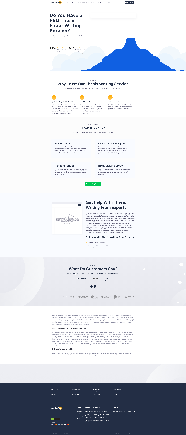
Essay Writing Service (119, 392)
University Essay (76, 394)
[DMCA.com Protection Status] (56, 419)
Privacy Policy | (65, 433)
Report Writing (96, 389)
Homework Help (96, 394)
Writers (99, 2)
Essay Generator (107, 2)
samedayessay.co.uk (117, 411)
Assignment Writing (55, 392)
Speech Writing (117, 389)
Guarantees (70, 2)
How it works (86, 2)
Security (78, 2)
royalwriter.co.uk (131, 411)
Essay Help (116, 394)
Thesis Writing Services (93, 184)
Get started (129, 2)
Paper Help (53, 394)
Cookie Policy (72, 433)
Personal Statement (76, 389)
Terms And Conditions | (56, 433)
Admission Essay (97, 392)
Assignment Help (76, 392)
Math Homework (55, 389)
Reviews (93, 2)
